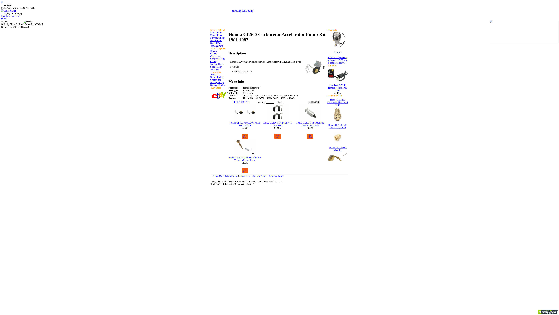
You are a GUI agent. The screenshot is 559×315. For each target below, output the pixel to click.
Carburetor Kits (217, 59)
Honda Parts (216, 35)
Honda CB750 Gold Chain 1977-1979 (337, 129)
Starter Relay (216, 66)
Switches (214, 69)
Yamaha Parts (216, 45)
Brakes (213, 51)
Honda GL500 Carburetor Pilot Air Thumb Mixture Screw (245, 158)
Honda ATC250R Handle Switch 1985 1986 (337, 88)
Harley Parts (216, 32)
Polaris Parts (216, 40)
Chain (213, 61)
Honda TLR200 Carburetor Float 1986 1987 (337, 105)
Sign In (10, 16)
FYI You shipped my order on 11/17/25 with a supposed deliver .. (337, 60)
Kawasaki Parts (217, 38)
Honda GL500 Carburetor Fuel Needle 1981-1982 (310, 124)
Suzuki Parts (216, 43)
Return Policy (216, 77)
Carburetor (215, 56)
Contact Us (215, 80)
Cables (213, 53)
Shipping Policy (217, 85)
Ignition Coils (216, 64)
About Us (214, 74)
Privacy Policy (217, 82)
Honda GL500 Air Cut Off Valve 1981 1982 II (245, 124)
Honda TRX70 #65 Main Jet (338, 152)
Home (4, 18)
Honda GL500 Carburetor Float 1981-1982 (277, 124)
